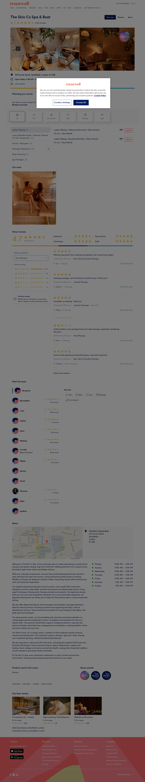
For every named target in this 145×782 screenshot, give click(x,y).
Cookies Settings (62, 102)
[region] (73, 93)
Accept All (81, 102)
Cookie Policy (100, 96)
